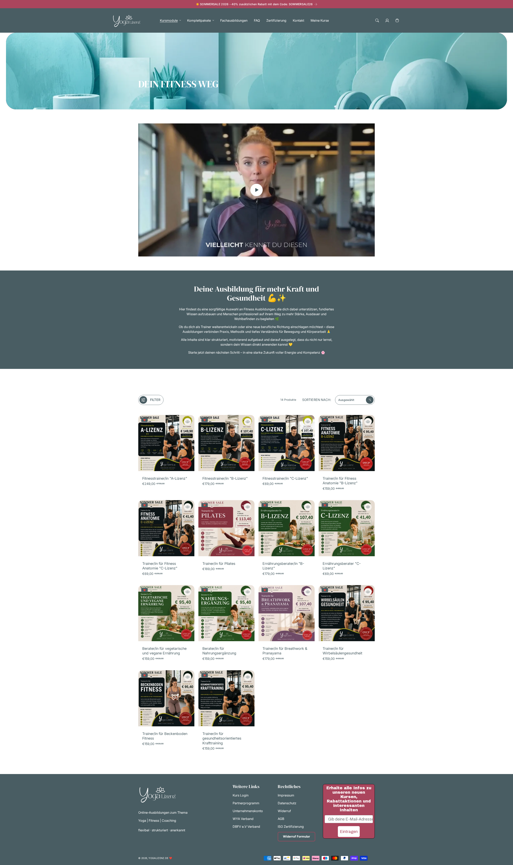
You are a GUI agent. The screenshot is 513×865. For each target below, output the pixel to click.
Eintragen (349, 831)
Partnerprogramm (246, 803)
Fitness (154, 821)
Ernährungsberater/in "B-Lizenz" (283, 565)
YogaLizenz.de (158, 858)
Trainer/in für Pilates (218, 563)
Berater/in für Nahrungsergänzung (219, 650)
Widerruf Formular (296, 837)
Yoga (142, 821)
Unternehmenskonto (248, 811)
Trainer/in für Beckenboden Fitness (164, 736)
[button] (169, 20)
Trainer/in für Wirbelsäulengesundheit (342, 650)
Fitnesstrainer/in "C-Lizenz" (285, 478)
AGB (281, 819)
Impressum (286, 795)
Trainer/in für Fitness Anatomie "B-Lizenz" (340, 480)
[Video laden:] (256, 189)
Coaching (169, 821)
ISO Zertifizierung (291, 827)
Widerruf (284, 811)
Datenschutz (287, 803)
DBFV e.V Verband (246, 827)
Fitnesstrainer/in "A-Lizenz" (164, 478)
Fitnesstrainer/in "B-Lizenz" (225, 478)
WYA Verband (243, 819)
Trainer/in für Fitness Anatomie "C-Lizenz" (159, 565)
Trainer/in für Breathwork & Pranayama (285, 650)
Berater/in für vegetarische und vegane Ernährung (164, 650)
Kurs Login (240, 795)
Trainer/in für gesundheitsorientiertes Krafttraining (221, 738)
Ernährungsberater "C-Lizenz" (342, 565)
